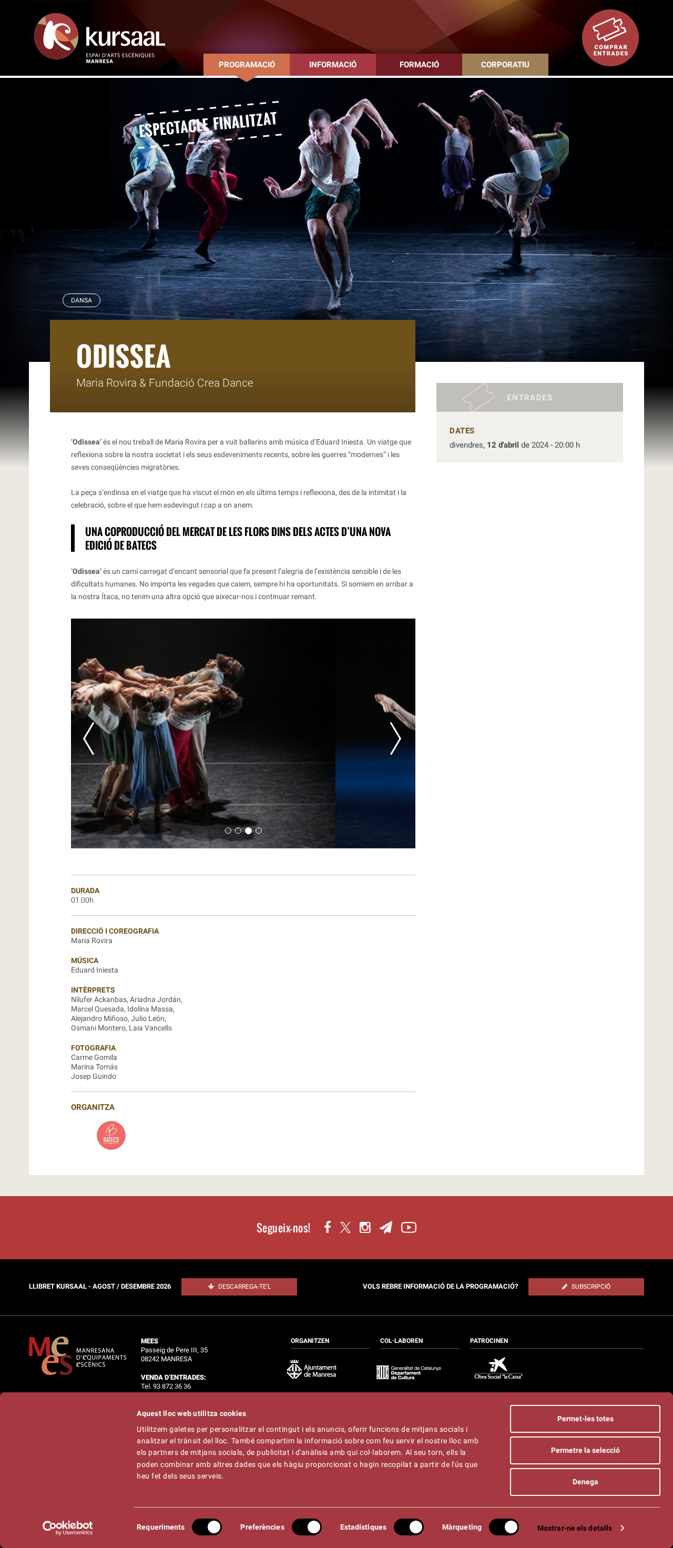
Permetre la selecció (585, 1450)
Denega (585, 1482)
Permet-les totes (585, 1418)
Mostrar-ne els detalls (574, 1528)
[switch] (307, 1527)
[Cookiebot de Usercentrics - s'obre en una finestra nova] (68, 1528)
